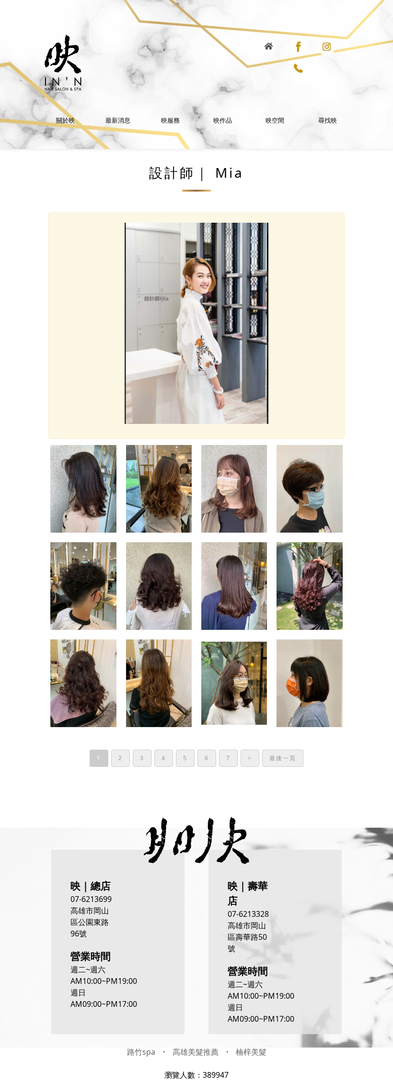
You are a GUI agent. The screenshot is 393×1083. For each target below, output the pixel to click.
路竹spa (141, 1052)
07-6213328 (248, 914)
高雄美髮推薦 (196, 1052)
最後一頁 (282, 758)
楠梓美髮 (251, 1052)
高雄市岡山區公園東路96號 (89, 922)
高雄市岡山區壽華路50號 (247, 937)
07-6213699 (91, 899)
